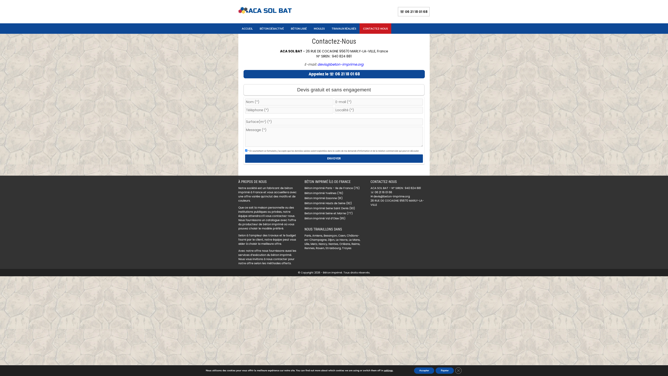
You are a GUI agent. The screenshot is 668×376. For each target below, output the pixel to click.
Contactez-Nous (375, 28)
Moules (319, 28)
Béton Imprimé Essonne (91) (323, 198)
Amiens (317, 236)
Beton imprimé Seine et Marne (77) (328, 213)
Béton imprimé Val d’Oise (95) (324, 218)
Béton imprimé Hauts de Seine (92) (328, 203)
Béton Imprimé (332, 272)
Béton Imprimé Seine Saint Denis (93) (329, 208)
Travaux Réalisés (344, 28)
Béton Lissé (299, 28)
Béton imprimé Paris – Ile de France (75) (332, 188)
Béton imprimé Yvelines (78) (323, 193)
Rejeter (445, 370)
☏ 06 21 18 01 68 (414, 11)
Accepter (424, 370)
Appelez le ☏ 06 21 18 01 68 (334, 74)
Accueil (247, 28)
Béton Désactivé (272, 28)
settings (388, 370)
